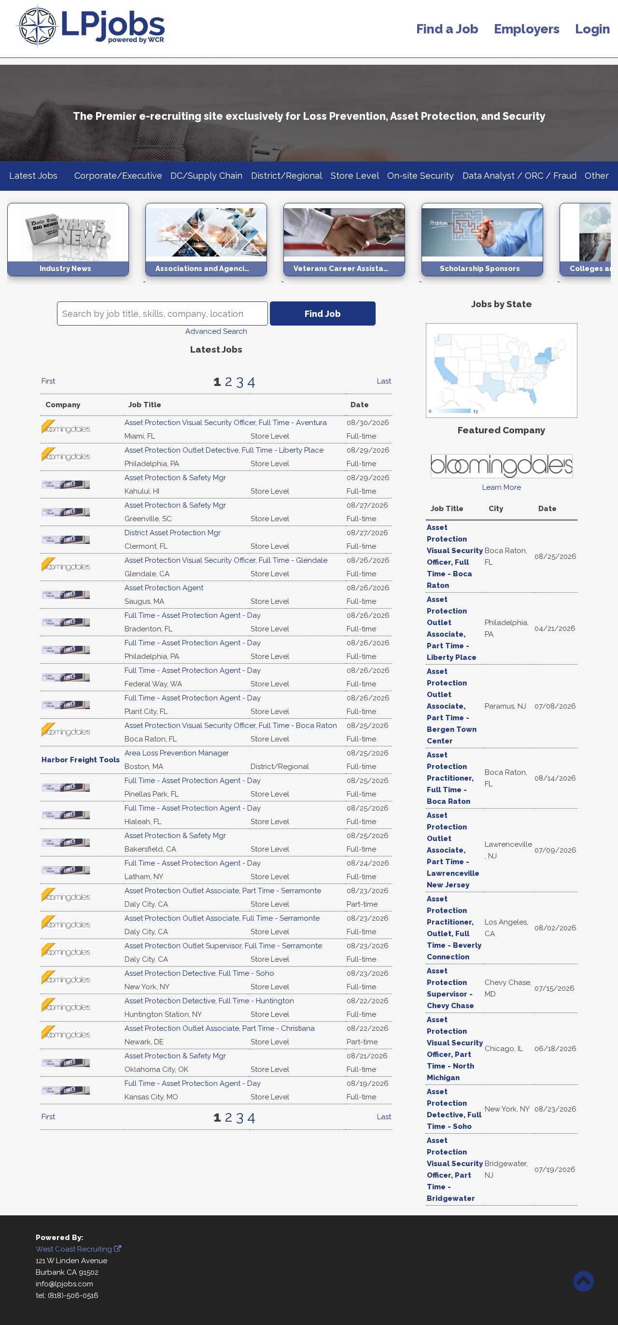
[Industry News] (76, 278)
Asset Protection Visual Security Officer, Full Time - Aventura (226, 422)
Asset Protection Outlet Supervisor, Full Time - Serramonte (223, 945)
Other (597, 176)
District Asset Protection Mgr (173, 532)
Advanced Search (216, 331)
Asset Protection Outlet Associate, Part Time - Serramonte (223, 890)
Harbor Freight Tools (81, 759)
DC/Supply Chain (206, 176)
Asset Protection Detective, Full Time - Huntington (209, 1001)
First (48, 381)
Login (592, 28)
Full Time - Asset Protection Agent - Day (193, 615)
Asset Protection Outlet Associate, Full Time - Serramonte (222, 918)
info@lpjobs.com (64, 1284)
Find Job (323, 314)
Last (384, 381)
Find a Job (447, 28)
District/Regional (286, 176)
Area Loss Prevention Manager (177, 753)
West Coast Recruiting (75, 1249)
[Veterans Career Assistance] (352, 278)
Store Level (355, 176)
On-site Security (420, 176)
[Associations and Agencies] (214, 278)
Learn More (501, 487)
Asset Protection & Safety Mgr (175, 477)
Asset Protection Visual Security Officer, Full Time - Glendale (226, 560)
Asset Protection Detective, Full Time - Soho (199, 973)
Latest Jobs (33, 176)
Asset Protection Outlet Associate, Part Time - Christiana (220, 1028)
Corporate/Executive (118, 176)
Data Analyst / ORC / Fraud (519, 176)
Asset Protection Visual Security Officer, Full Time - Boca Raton (231, 725)
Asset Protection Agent (164, 588)
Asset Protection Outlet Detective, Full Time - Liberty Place (224, 450)
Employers (527, 28)
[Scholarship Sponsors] (490, 278)
